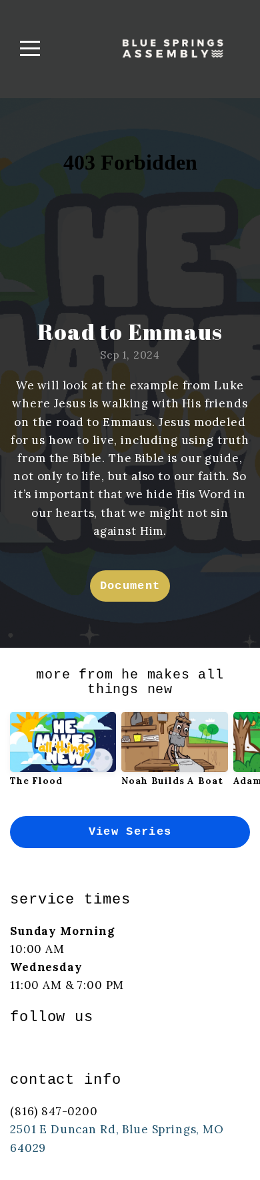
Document (130, 586)
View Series (130, 831)
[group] (63, 754)
